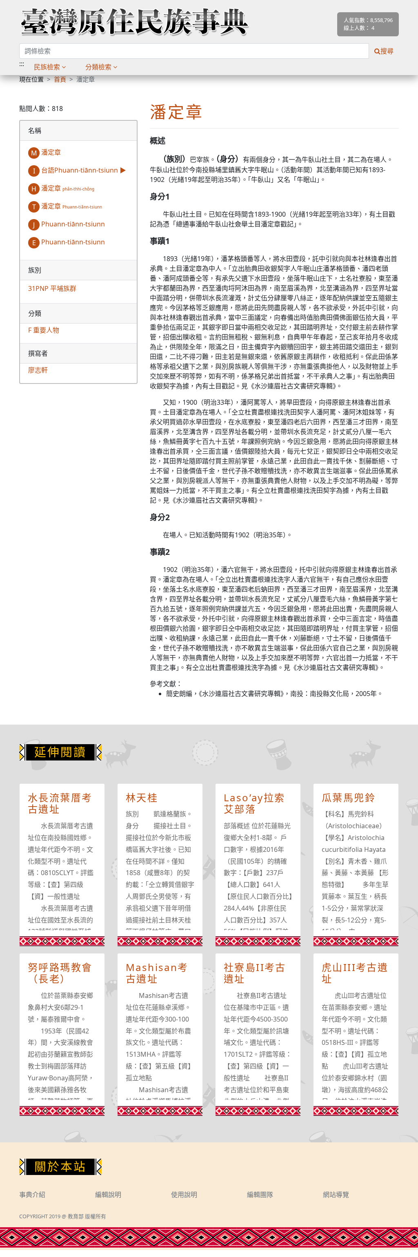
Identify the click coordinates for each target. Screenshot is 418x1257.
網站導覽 (336, 1194)
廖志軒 (38, 370)
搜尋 (387, 51)
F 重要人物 (43, 330)
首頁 (60, 79)
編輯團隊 (260, 1194)
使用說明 (184, 1194)
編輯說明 (108, 1194)
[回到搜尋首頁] (134, 21)
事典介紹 (32, 1194)
